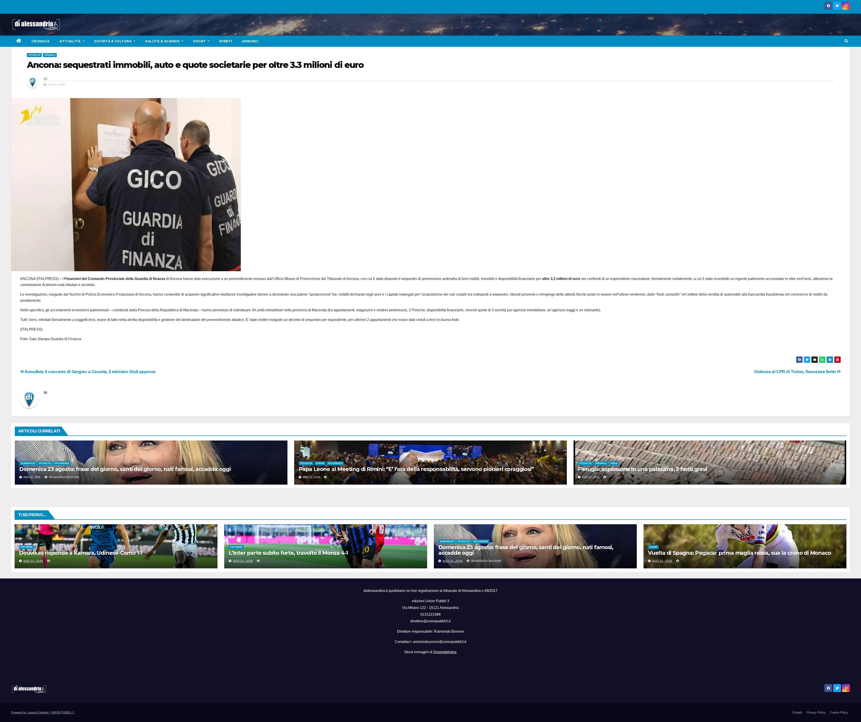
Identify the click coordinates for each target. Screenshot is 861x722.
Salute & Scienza (163, 41)
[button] (846, 41)
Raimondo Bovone (64, 477)
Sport (200, 41)
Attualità (70, 41)
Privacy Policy (816, 712)
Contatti (797, 712)
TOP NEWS (26, 547)
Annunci (250, 41)
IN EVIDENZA (62, 463)
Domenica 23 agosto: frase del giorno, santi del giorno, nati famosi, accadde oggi (125, 469)
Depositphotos (445, 652)
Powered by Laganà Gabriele (30, 712)
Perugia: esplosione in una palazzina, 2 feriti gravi (642, 469)
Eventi (225, 41)
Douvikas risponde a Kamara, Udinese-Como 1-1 (80, 553)
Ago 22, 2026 (33, 561)
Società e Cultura (113, 41)
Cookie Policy (839, 712)
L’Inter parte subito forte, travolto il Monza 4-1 (288, 553)
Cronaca (40, 41)
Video (613, 463)
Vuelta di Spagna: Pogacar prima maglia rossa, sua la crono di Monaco (739, 553)
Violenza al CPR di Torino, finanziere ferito (795, 371)
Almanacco (28, 463)
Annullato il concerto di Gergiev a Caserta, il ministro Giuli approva (90, 371)
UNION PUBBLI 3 (62, 712)
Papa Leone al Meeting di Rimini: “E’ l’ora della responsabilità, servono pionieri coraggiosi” (416, 469)
